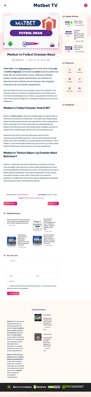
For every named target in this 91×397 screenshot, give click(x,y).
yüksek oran (40, 198)
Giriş (18, 194)
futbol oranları (30, 198)
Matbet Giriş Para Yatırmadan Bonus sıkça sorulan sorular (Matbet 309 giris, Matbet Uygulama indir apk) (18, 221)
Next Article (53, 203)
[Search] (85, 5)
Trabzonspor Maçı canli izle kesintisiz (78, 47)
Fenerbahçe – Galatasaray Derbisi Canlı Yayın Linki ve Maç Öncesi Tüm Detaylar (47, 320)
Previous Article (10, 203)
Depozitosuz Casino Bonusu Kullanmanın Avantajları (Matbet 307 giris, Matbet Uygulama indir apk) (24, 240)
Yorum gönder (13, 293)
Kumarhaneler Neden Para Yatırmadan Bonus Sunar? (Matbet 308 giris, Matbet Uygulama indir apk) (49, 224)
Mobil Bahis (24, 194)
